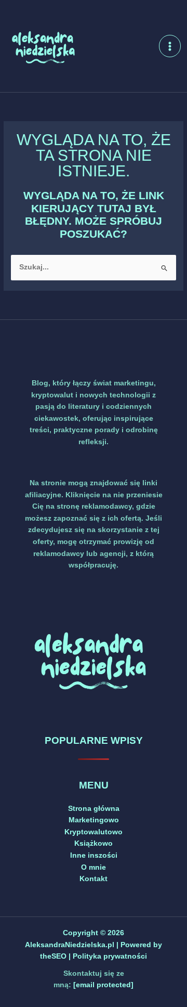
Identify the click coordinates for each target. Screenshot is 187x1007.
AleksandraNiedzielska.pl (69, 945)
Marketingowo (94, 820)
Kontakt (93, 879)
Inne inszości (93, 855)
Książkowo (93, 843)
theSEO (54, 956)
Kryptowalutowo (93, 832)
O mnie (93, 867)
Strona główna (93, 808)
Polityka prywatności (110, 956)
